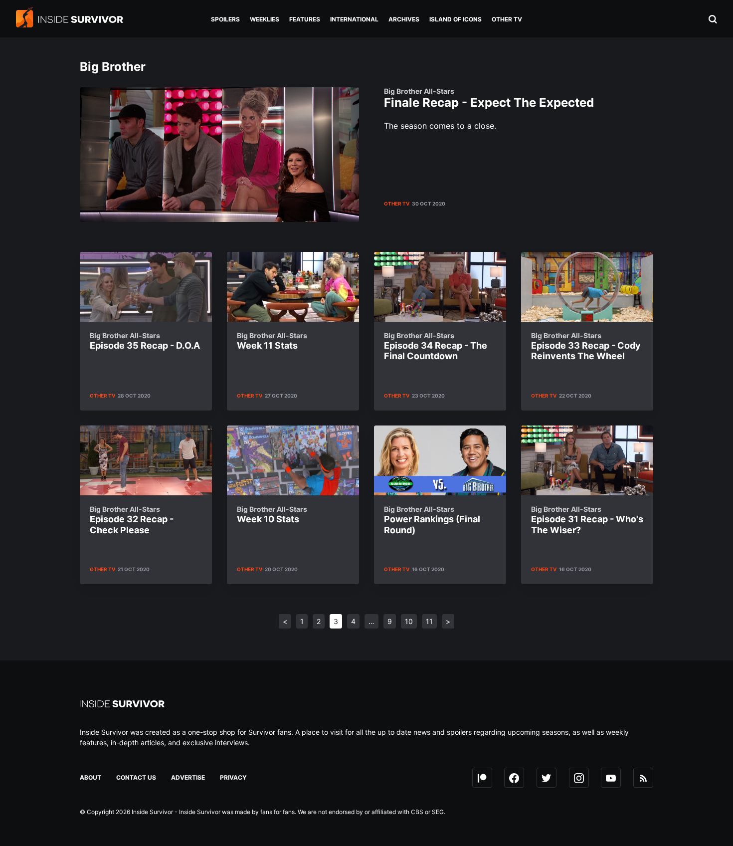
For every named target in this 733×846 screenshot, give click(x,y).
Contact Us (136, 777)
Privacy (233, 777)
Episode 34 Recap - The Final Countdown (435, 346)
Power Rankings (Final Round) (432, 520)
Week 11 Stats (272, 341)
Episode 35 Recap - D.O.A (145, 341)
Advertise (188, 777)
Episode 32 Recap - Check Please (132, 520)
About (90, 777)
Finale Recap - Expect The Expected (489, 98)
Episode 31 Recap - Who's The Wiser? (587, 520)
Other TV (396, 204)
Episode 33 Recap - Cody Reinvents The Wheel (586, 346)
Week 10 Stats (272, 514)
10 (409, 621)
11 (429, 621)
